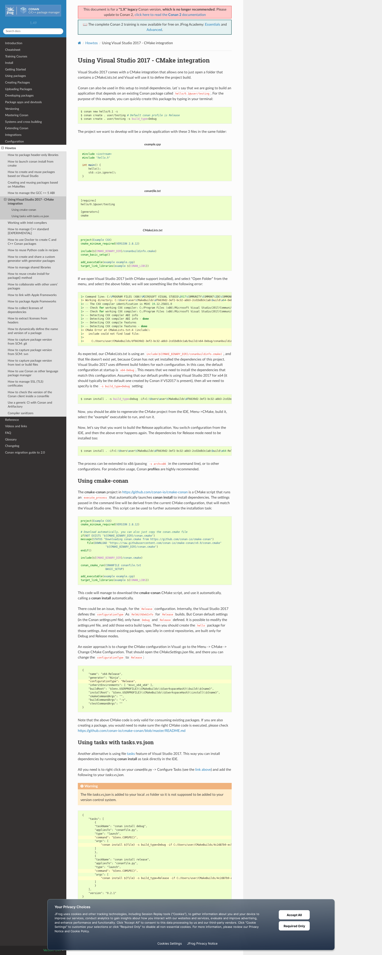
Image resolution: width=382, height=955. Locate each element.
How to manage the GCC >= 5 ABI (31, 193)
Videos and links (16, 426)
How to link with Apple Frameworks (32, 295)
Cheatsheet (12, 49)
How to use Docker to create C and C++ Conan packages (32, 241)
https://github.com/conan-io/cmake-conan (155, 492)
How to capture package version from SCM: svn (30, 352)
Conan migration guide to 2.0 (25, 452)
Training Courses (16, 56)
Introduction (13, 43)
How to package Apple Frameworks (32, 301)
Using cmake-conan (23, 210)
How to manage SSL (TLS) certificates (25, 383)
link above (203, 769)
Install (9, 63)
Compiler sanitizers (20, 413)
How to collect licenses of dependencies (25, 310)
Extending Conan (16, 128)
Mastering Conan (16, 115)
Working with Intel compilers (27, 222)
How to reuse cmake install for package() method (29, 275)
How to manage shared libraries (29, 267)
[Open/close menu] (2, 148)
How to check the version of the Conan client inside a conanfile (30, 394)
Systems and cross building (23, 121)
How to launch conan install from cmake (30, 163)
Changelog (12, 446)
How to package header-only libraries (33, 155)
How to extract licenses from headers (27, 320)
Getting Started (15, 69)
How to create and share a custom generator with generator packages (31, 258)
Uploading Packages (18, 89)
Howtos (10, 148)
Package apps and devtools (23, 102)
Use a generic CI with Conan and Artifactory (30, 404)
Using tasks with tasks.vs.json (30, 216)
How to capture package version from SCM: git (30, 341)
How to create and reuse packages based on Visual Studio (31, 174)
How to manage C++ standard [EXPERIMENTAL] (28, 231)
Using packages (15, 76)
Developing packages (19, 95)
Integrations (13, 135)
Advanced (154, 30)
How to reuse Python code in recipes (33, 250)
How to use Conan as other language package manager (33, 373)
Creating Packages (17, 82)
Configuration (14, 141)
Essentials (212, 24)
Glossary (11, 439)
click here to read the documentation (170, 15)
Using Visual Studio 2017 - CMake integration (31, 201)
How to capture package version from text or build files (30, 362)
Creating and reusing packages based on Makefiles (33, 184)
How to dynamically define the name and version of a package (33, 331)
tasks (131, 754)
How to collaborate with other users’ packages (33, 286)
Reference (12, 419)
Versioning (12, 108)
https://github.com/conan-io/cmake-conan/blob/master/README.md (131, 731)
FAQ (8, 433)
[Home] (79, 43)
